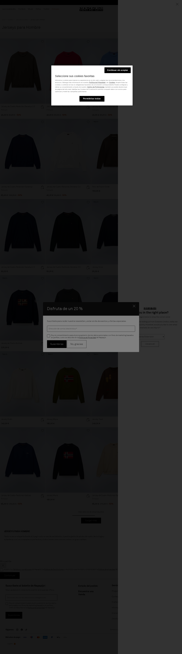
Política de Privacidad (97, 82)
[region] (92, 85)
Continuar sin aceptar (117, 70)
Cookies (112, 82)
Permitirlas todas (92, 99)
